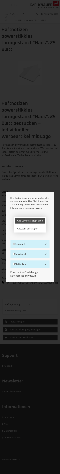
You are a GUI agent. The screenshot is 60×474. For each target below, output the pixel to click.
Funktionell (20, 254)
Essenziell (20, 244)
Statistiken (20, 264)
